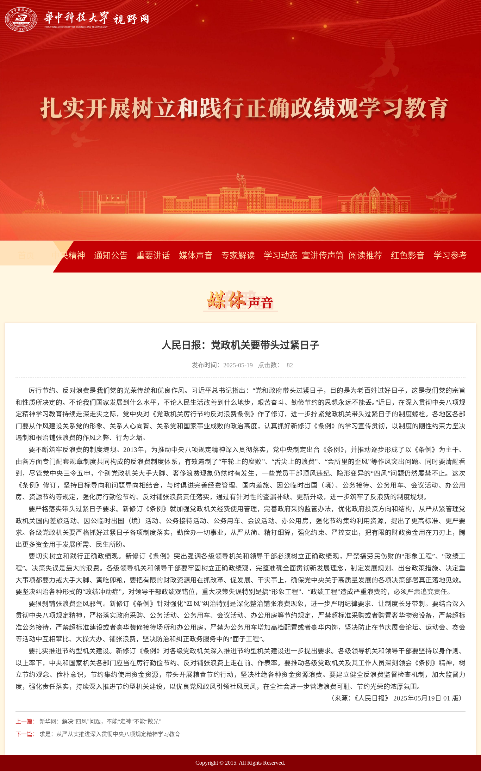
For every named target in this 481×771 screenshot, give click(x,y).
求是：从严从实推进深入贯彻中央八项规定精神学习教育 (109, 734)
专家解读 (238, 255)
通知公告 (111, 255)
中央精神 (68, 255)
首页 (26, 255)
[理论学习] (77, 30)
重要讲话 (153, 255)
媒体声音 (196, 255)
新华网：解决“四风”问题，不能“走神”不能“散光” (100, 721)
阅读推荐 (365, 255)
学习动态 (281, 255)
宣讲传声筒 (323, 255)
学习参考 (450, 255)
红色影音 (408, 255)
